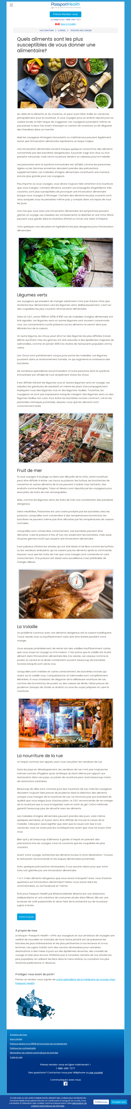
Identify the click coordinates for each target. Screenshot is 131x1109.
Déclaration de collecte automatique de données (34, 1052)
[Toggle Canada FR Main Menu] (11, 5)
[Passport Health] (65, 7)
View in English (68, 24)
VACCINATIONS (46, 30)
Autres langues (26, 916)
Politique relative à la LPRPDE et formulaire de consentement (38, 1043)
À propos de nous (18, 1034)
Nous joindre (16, 1039)
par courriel (96, 1072)
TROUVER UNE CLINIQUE (81, 30)
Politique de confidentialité (23, 1048)
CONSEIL (62, 30)
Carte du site (16, 1057)
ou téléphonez (65, 19)
